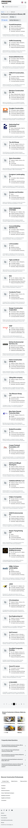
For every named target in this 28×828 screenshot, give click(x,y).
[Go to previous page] (4, 704)
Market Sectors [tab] (14, 781)
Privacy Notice (3, 815)
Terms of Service (4, 817)
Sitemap (2, 822)
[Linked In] (1, 810)
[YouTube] (12, 810)
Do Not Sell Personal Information (7, 820)
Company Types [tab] (5, 781)
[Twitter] (6, 810)
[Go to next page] (24, 704)
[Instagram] (9, 810)
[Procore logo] (6, 1)
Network (4, 3)
